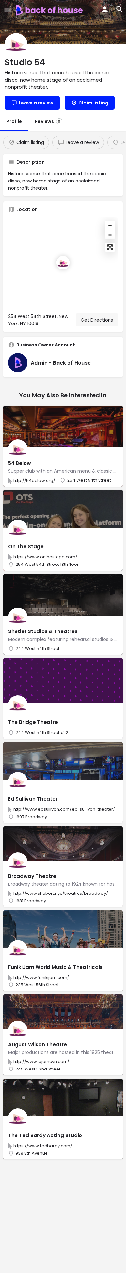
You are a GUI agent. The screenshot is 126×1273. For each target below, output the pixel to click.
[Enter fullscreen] (110, 247)
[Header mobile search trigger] (119, 9)
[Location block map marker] (63, 262)
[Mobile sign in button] (104, 9)
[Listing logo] (16, 44)
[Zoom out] (110, 234)
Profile (14, 121)
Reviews (47, 121)
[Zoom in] (110, 225)
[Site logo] (50, 10)
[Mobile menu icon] (7, 10)
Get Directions (97, 320)
